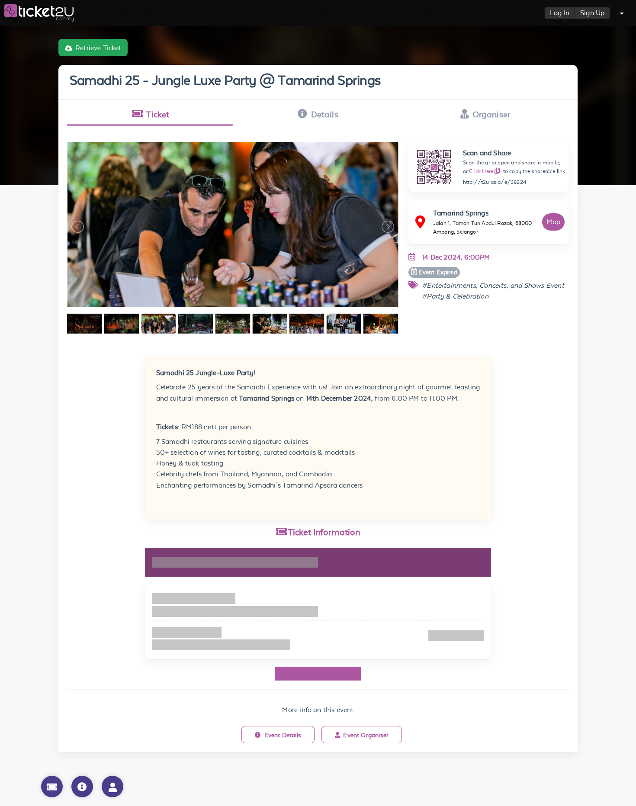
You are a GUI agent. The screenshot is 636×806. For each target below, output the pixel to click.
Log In (559, 12)
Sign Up (592, 12)
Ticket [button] (157, 114)
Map (553, 221)
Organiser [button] (491, 114)
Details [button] (324, 114)
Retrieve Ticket (98, 47)
